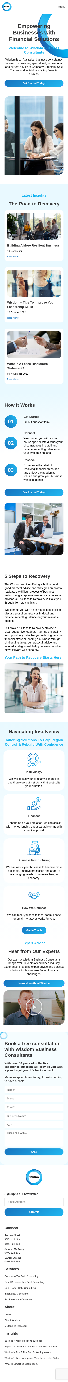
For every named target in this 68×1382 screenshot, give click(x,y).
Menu (62, 6)
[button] (34, 1007)
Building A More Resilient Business (33, 245)
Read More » (13, 256)
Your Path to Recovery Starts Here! (34, 657)
